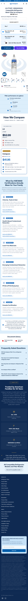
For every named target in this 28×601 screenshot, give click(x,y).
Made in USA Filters (5, 494)
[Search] (4, 3)
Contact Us (3, 532)
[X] (5, 598)
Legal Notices (4, 518)
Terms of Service (4, 516)
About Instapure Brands (6, 511)
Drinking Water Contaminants (7, 502)
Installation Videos (5, 523)
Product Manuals (5, 525)
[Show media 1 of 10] (3, 80)
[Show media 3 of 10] (13, 80)
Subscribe (14, 550)
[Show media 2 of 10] (8, 80)
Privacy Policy (4, 513)
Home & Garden (4, 488)
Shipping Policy (4, 527)
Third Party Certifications (6, 504)
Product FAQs (4, 499)
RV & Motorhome (5, 490)
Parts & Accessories (5, 492)
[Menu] (1, 3)
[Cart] (26, 3)
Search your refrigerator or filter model (9, 16)
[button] (14, 26)
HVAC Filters (4, 485)
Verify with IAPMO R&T (7, 210)
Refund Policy (4, 530)
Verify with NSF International (8, 211)
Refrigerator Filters (5, 479)
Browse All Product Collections (7, 506)
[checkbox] (14, 43)
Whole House (4, 483)
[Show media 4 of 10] (18, 80)
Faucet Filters (4, 481)
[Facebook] (2, 598)
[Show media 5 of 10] (23, 80)
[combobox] (14, 19)
